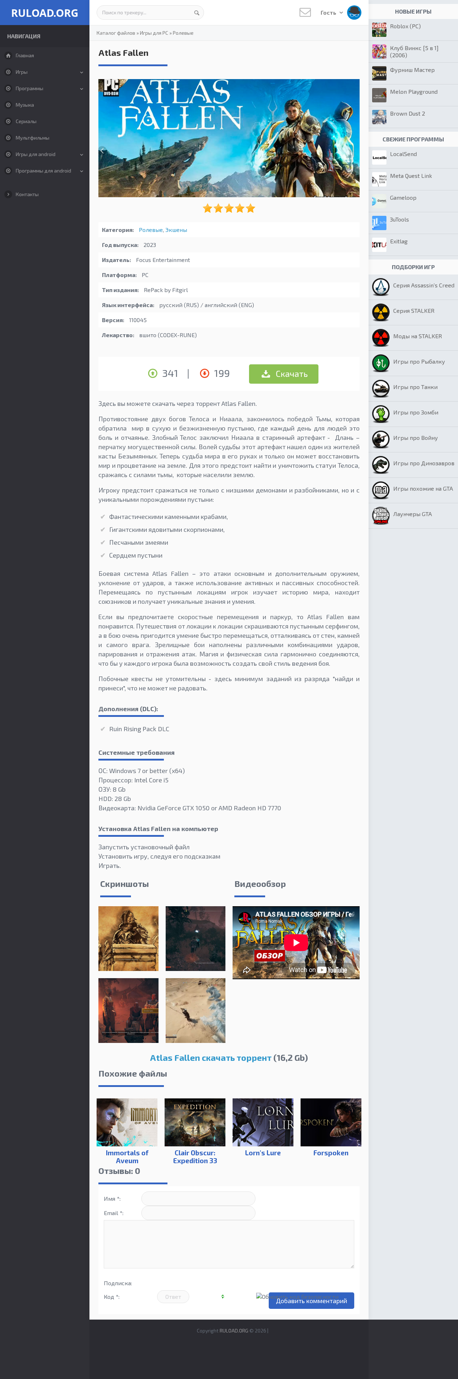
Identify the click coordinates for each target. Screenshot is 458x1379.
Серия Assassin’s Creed (423, 285)
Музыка (25, 105)
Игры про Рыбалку (419, 361)
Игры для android (35, 154)
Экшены (176, 229)
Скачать (291, 373)
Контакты (27, 194)
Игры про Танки (415, 386)
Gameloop (403, 197)
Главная (25, 55)
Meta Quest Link (411, 175)
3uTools (399, 219)
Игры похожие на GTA (423, 488)
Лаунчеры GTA (412, 513)
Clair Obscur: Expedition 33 (195, 1157)
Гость (329, 12)
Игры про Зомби (415, 412)
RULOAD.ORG (44, 13)
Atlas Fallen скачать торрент (211, 1057)
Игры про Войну (415, 437)
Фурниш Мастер (412, 69)
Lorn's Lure (263, 1153)
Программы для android (43, 170)
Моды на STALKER (417, 335)
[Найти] (197, 12)
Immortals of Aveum (127, 1157)
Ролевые (183, 33)
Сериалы (26, 121)
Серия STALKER (413, 310)
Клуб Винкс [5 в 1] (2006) (414, 51)
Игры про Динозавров (423, 463)
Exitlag (399, 241)
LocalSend (403, 153)
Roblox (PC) (405, 26)
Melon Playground (414, 91)
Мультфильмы (32, 138)
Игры (22, 72)
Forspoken (331, 1153)
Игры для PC (154, 33)
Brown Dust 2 (407, 113)
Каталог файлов (116, 33)
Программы (29, 88)
